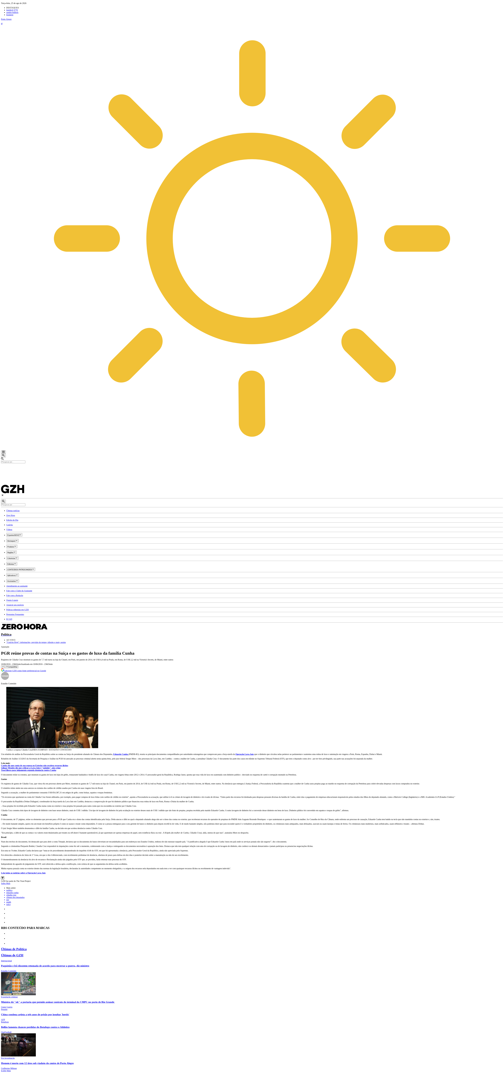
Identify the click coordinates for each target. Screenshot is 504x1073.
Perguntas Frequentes (15, 614)
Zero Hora (10, 515)
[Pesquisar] (3, 501)
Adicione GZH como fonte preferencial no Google (25, 671)
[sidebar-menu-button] (3, 452)
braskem (9, 15)
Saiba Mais (5, 883)
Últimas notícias (13, 511)
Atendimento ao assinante (17, 586)
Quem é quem (12, 600)
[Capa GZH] (252, 467)
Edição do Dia (12, 520)
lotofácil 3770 (12, 10)
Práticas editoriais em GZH (17, 610)
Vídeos (9, 529)
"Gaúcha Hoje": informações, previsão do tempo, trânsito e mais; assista (36, 642)
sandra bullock (12, 12)
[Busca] (3, 455)
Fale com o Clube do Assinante (19, 591)
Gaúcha (9, 525)
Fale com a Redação (14, 595)
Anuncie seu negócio (15, 605)
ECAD (9, 619)
